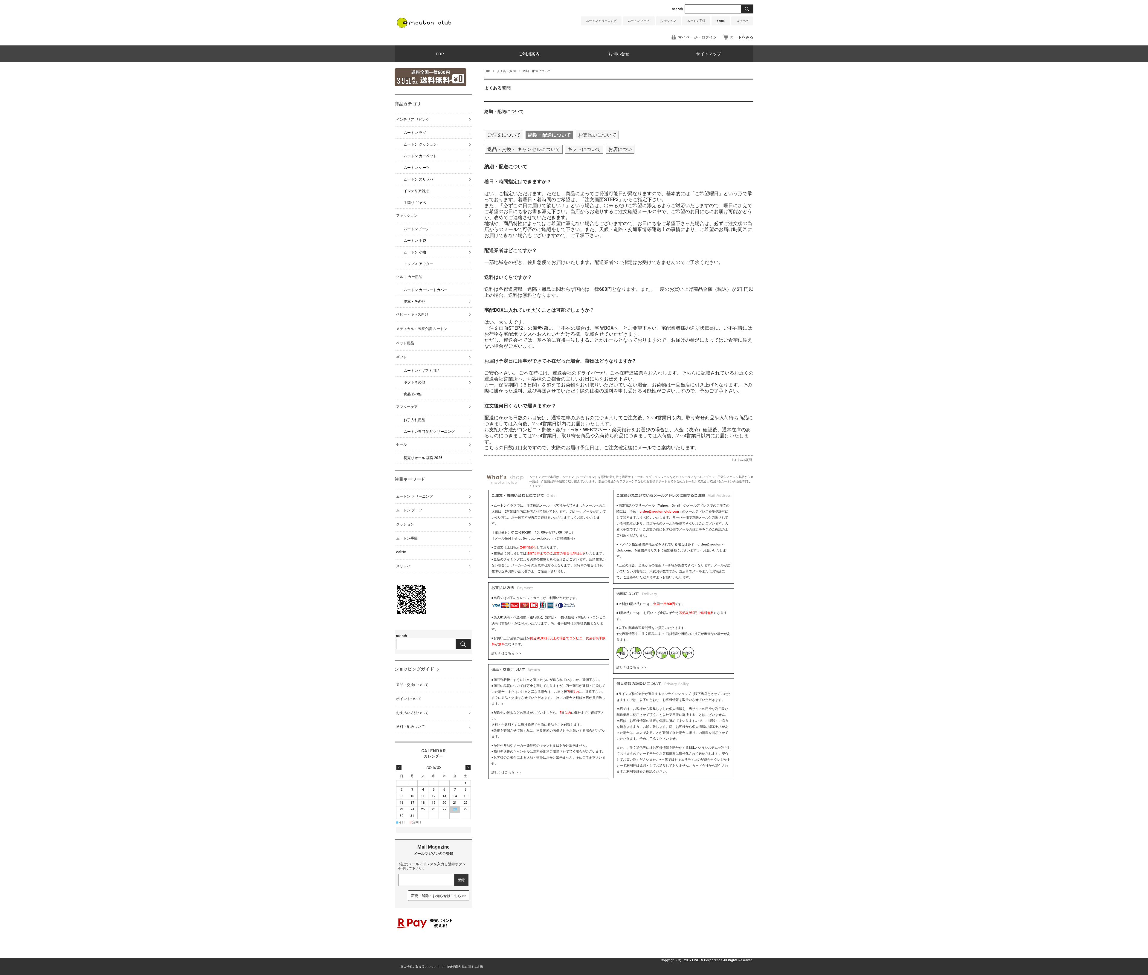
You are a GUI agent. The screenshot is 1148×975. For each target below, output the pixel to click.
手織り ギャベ (415, 203)
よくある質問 (506, 71)
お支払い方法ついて (412, 713)
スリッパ (742, 20)
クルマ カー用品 (409, 277)
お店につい (620, 149)
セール (401, 444)
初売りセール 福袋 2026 (423, 458)
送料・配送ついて (410, 727)
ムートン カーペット (420, 156)
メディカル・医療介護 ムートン (421, 329)
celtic (721, 20)
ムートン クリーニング (601, 20)
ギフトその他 (414, 382)
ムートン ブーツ (638, 20)
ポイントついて (408, 699)
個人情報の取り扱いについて (420, 966)
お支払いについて (597, 135)
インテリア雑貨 (416, 191)
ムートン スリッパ (418, 179)
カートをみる (741, 37)
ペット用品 (405, 343)
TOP (439, 53)
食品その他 (413, 394)
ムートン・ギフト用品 (421, 371)
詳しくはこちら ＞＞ (506, 653)
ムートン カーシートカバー (426, 290)
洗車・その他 (414, 301)
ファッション (407, 215)
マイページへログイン (697, 37)
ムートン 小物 (415, 252)
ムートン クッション (420, 144)
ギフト (401, 357)
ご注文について (504, 135)
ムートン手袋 (696, 20)
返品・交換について (412, 685)
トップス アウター (418, 264)
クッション (668, 20)
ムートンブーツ (416, 229)
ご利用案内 (529, 53)
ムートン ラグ (415, 133)
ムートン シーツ (417, 168)
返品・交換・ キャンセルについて (523, 149)
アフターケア (407, 407)
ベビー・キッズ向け (412, 314)
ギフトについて (584, 149)
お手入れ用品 (414, 420)
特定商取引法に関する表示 (465, 966)
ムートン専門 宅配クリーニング (429, 432)
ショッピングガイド (414, 669)
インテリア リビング (412, 119)
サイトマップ (708, 53)
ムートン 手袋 (415, 241)
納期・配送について (504, 111)
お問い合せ (618, 53)
